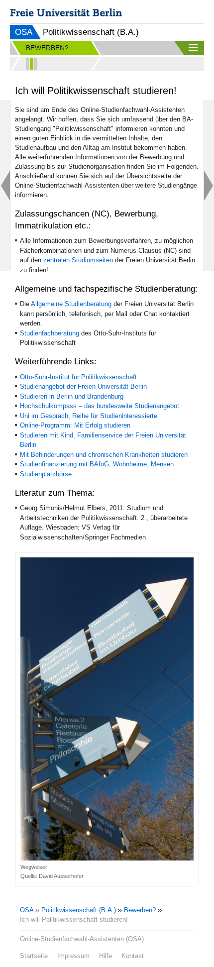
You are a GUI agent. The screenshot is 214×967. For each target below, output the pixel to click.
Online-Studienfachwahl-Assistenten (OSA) (82, 939)
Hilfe (105, 956)
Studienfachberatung (49, 333)
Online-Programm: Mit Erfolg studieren (75, 425)
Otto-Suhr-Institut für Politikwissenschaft (78, 377)
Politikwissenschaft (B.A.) (78, 910)
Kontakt (132, 956)
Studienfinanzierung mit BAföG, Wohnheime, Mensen (97, 464)
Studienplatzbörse (46, 474)
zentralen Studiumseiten (78, 260)
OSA (23, 32)
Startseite (34, 956)
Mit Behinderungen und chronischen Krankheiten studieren (104, 454)
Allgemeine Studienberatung (71, 304)
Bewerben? (140, 910)
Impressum (73, 956)
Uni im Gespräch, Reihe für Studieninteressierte (88, 416)
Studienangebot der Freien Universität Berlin (83, 386)
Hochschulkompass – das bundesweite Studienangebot (99, 406)
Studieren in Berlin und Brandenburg (71, 396)
